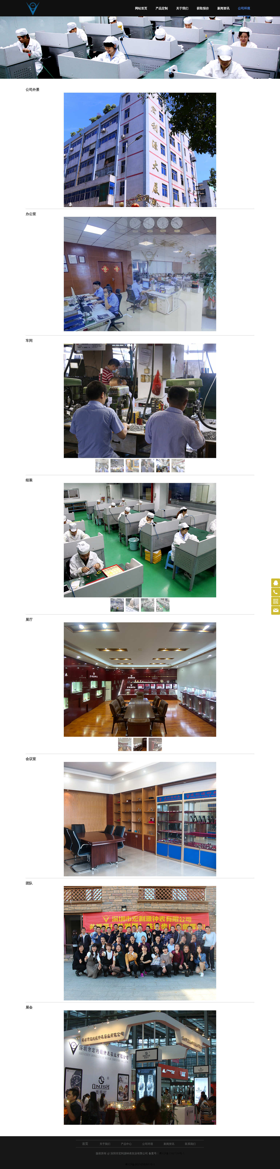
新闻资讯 (223, 8)
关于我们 (182, 8)
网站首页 (141, 8)
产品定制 (162, 8)
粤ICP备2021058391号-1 (140, 1164)
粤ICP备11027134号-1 (171, 1153)
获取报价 (203, 8)
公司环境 (244, 8)
